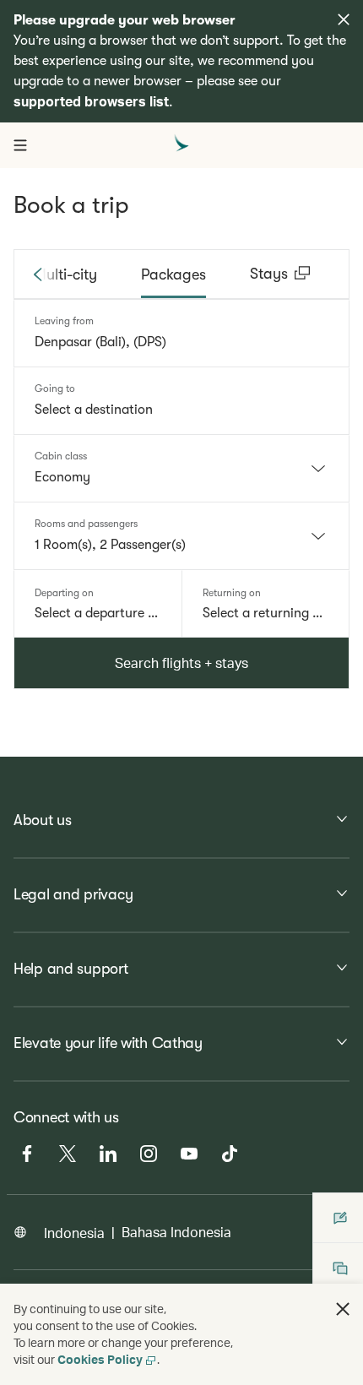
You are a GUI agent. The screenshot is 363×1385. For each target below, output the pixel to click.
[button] (342, 1309)
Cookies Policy (100, 1359)
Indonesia (74, 1232)
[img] (343, 19)
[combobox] (181, 342)
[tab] (65, 274)
